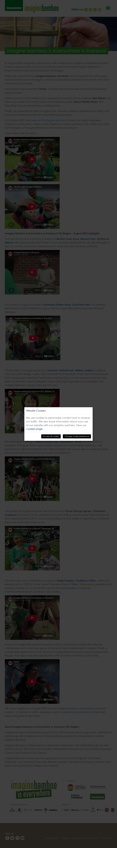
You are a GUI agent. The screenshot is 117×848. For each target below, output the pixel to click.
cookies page (34, 428)
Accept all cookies (51, 436)
